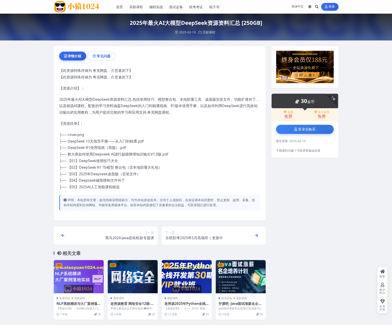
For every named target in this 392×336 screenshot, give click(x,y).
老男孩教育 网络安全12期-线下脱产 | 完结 (132, 305)
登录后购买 (307, 129)
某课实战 (64, 298)
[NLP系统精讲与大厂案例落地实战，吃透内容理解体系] (79, 276)
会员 (290, 112)
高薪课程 (136, 7)
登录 (331, 6)
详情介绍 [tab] (74, 56)
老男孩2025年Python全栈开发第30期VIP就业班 (186, 305)
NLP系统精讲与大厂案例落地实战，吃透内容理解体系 (78, 305)
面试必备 (176, 7)
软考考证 (196, 7)
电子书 (214, 7)
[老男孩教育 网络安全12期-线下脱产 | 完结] (133, 276)
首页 (119, 7)
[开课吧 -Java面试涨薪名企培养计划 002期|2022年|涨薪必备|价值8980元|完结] (241, 276)
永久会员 (323, 112)
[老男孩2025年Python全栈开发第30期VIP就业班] (187, 276)
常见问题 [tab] (103, 56)
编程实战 (156, 7)
